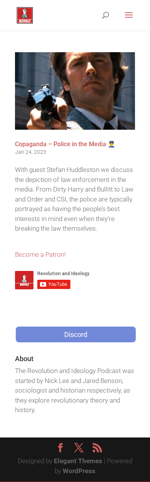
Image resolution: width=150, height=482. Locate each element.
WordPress (79, 471)
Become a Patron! (40, 254)
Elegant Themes (78, 461)
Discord (75, 334)
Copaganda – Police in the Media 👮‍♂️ (65, 144)
